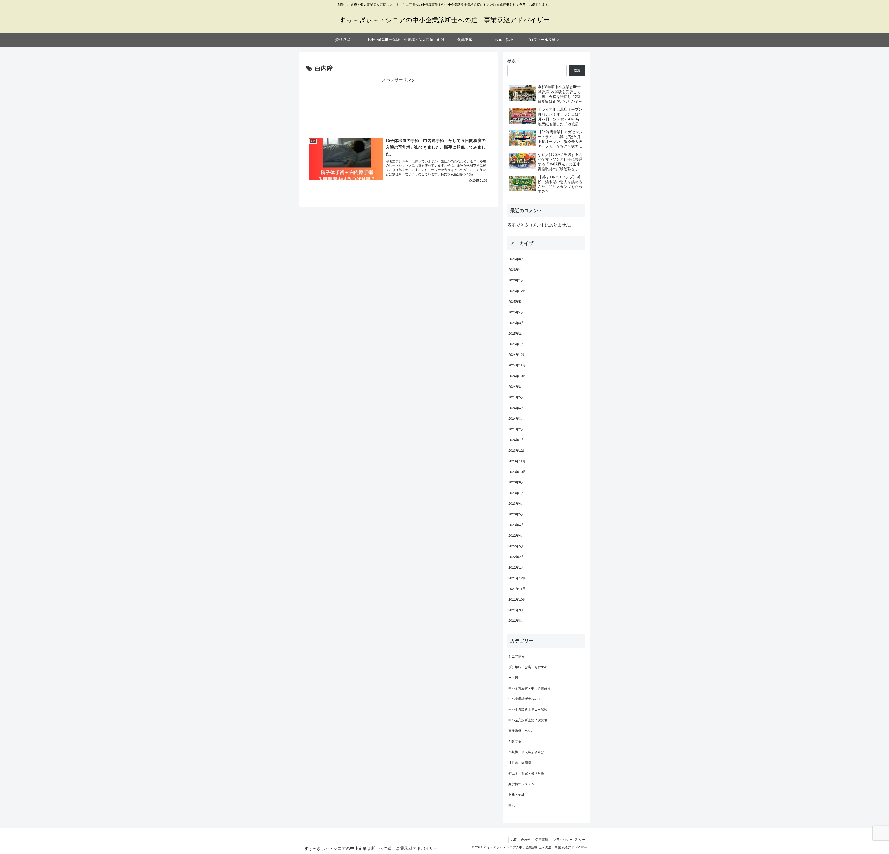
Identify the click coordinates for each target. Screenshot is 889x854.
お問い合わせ (520, 839)
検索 (511, 60)
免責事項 (541, 839)
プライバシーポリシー (569, 839)
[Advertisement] (398, 105)
